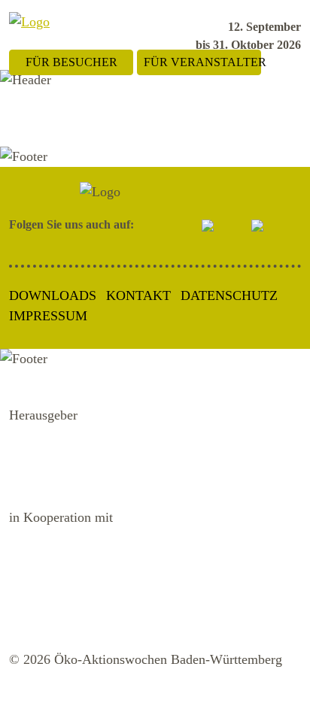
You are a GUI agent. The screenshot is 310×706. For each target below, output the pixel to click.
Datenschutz (229, 295)
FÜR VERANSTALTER (202, 62)
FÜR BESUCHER (71, 62)
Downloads (52, 295)
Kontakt (138, 295)
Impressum (48, 315)
